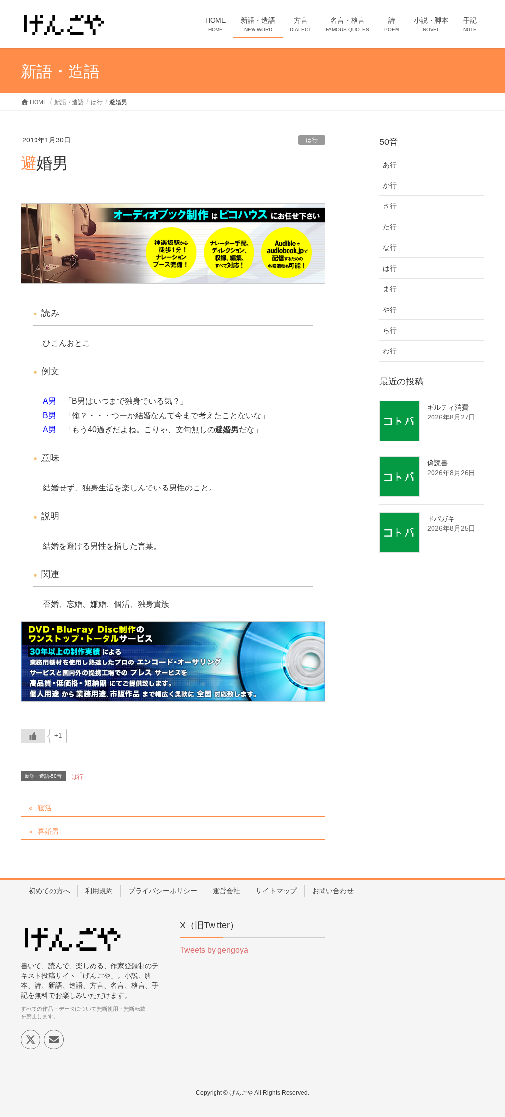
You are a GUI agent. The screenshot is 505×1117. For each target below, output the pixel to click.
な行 (390, 247)
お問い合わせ (333, 891)
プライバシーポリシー (162, 891)
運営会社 (226, 891)
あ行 (390, 165)
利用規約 (99, 891)
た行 (390, 227)
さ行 (390, 206)
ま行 (390, 289)
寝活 (45, 808)
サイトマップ (276, 891)
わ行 (390, 351)
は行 (312, 140)
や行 (390, 310)
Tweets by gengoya (214, 950)
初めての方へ (49, 891)
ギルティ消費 (448, 407)
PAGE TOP (483, 1074)
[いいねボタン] (33, 736)
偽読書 (437, 463)
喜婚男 (48, 831)
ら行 (390, 330)
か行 (390, 185)
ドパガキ (441, 519)
